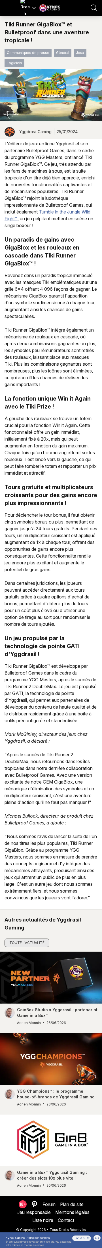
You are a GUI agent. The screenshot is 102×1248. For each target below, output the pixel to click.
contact (66, 1220)
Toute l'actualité (26, 943)
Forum (49, 1204)
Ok (97, 1237)
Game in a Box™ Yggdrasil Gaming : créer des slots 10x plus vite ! (52, 1175)
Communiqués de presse (28, 53)
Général (62, 53)
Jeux (80, 53)
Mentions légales (72, 1212)
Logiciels (14, 63)
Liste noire (42, 1220)
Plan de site (72, 1204)
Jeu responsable (34, 1212)
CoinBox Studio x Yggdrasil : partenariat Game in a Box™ (57, 1012)
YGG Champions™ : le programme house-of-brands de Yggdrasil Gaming (56, 1094)
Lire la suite (82, 1238)
